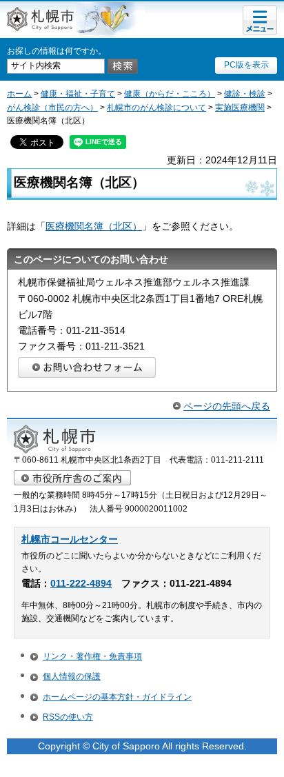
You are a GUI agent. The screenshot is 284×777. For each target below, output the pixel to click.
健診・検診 (244, 94)
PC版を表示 (246, 65)
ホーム (19, 94)
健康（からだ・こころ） (169, 94)
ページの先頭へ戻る (226, 406)
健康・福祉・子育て (78, 94)
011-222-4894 (81, 583)
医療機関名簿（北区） (93, 226)
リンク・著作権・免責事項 (92, 656)
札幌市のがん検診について (156, 107)
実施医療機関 (240, 107)
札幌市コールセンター (69, 539)
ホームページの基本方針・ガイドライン (117, 697)
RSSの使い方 (68, 717)
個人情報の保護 (72, 676)
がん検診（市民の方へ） (52, 107)
